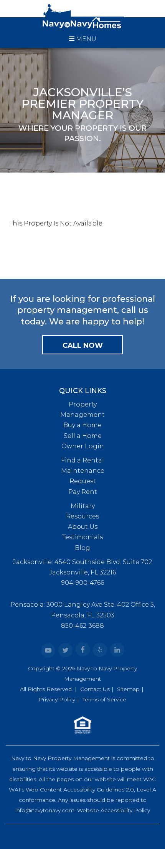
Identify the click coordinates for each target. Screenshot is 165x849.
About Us (82, 526)
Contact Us (95, 689)
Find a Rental (82, 460)
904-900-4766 (82, 582)
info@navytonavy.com (44, 810)
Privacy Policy (57, 699)
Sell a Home (83, 435)
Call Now (83, 345)
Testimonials (82, 537)
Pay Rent (82, 491)
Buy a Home (82, 425)
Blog (82, 547)
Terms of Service (104, 699)
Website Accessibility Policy (113, 810)
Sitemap (128, 689)
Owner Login (82, 446)
